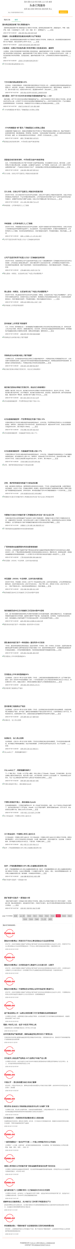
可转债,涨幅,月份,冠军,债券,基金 (30, 461)
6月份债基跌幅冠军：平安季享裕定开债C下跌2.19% (24, 419)
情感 (39, 1)
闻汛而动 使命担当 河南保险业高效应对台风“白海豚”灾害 (26, 1106)
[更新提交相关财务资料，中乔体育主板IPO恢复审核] (20, 141)
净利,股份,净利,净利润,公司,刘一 (30, 685)
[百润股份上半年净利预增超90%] (14, 656)
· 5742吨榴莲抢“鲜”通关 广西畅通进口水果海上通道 (24, 127)
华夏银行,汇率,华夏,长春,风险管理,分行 (32, 525)
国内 (25, 1)
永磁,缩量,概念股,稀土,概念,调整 (30, 876)
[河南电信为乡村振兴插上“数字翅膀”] (15, 337)
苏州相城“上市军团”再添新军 (15, 323)
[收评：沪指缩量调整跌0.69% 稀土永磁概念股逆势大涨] (22, 847)
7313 (46, 916)
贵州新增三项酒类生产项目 (14, 706)
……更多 (50, 30)
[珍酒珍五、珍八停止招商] (11, 720)
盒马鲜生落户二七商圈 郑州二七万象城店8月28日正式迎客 (27, 1190)
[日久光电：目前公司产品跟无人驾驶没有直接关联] (20, 173)
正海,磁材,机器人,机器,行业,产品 (30, 270)
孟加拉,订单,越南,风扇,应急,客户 (28, 61)
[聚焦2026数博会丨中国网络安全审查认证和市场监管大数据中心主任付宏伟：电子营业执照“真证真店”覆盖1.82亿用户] (9, 981)
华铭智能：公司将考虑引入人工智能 (18, 223)
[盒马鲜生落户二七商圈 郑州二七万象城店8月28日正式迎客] (9, 1182)
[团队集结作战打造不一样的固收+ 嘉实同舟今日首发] (21, 624)
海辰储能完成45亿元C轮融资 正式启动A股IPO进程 (24, 610)
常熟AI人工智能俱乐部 (47, 1243)
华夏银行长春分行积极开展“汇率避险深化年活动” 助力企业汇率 (29, 515)
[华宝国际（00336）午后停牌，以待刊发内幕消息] (20, 560)
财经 (32, 9)
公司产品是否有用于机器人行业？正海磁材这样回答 (24, 257)
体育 (25, 9)
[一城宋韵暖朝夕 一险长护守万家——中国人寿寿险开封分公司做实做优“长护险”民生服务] (9, 1134)
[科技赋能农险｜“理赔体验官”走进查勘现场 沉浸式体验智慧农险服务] (9, 1218)
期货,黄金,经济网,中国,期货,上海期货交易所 (33, 92)
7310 (29, 916)
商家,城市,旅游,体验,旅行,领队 (29, 781)
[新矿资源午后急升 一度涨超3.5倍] (14, 879)
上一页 (22, 916)
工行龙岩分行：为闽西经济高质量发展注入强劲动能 (23, 1118)
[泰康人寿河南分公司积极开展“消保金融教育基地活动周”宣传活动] (9, 1158)
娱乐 (29, 9)
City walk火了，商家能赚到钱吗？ (17, 770)
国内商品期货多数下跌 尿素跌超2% (16, 24)
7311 (35, 916)
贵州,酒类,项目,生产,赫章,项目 (29, 717)
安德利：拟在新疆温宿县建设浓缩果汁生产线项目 (21, 36)
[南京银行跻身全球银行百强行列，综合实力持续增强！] (21, 369)
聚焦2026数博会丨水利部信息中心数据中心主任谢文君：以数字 (29, 965)
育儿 (50, 9)
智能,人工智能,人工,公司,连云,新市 (30, 236)
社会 (32, 1)
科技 (39, 9)
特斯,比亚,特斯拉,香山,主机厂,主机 (30, 302)
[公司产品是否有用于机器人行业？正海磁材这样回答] (21, 239)
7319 (31, 919)
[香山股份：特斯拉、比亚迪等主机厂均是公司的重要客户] (22, 273)
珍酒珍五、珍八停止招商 (14, 738)
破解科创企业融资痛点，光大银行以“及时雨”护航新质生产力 (27, 1201)
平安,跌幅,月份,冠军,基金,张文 (29, 430)
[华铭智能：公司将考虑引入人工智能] (15, 205)
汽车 (46, 1)
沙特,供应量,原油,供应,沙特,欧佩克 (30, 493)
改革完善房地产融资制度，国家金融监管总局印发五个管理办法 (28, 1034)
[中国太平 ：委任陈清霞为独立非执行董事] (9, 1074)
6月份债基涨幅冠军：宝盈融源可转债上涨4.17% (23, 451)
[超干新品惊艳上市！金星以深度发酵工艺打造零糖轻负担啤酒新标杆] (9, 1005)
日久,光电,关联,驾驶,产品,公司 (29, 202)
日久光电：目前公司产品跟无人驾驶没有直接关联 (23, 191)
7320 (36, 919)
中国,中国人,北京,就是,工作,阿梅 (30, 812)
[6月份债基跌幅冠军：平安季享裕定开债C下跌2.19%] (21, 401)
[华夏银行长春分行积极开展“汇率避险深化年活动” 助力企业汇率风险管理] (28, 496)
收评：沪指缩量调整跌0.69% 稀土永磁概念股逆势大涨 (25, 866)
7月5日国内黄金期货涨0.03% (15, 82)
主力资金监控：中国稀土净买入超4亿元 (19, 834)
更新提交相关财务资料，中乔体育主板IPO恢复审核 (24, 159)
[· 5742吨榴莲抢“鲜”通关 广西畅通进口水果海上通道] (20, 109)
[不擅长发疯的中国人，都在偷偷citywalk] (16, 784)
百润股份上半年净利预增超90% (16, 674)
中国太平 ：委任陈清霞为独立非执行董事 (20, 1082)
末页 (50, 919)
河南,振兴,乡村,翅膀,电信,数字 (29, 366)
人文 (43, 1)
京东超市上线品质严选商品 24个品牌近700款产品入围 (25, 1058)
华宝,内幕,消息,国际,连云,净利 (29, 589)
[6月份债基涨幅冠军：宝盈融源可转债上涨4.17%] (19, 433)
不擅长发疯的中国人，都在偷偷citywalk (20, 802)
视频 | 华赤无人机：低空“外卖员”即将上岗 (19, 1024)
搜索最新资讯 (63, 12)
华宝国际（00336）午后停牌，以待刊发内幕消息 (23, 578)
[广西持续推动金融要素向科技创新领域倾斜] (18, 528)
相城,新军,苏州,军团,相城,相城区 (30, 334)
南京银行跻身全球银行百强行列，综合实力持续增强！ (25, 387)
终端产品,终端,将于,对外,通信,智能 (28, 106)
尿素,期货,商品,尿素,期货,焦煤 (27, 33)
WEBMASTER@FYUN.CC (42, 1245)
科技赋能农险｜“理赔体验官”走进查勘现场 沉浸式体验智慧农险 (29, 1225)
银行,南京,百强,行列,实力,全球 (29, 398)
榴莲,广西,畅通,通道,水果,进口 (29, 138)
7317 (69, 916)
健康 (50, 1)
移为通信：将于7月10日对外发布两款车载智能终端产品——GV (27, 96)
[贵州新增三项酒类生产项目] (12, 688)
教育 (46, 9)
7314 (52, 916)
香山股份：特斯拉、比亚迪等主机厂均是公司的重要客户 (26, 291)
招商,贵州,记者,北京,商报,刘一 (29, 749)
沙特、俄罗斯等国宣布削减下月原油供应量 (21, 483)
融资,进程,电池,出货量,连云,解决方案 (31, 621)
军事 (36, 9)
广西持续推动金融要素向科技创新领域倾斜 (21, 546)
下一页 (43, 919)
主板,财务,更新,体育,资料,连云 (29, 170)
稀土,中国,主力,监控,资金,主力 (29, 844)
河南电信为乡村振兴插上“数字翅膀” (18, 355)
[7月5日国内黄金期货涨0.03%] (13, 64)
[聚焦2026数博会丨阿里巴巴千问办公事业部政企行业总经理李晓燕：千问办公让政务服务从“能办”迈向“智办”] (9, 933)
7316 (64, 916)
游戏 (43, 9)
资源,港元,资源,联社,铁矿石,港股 (30, 908)
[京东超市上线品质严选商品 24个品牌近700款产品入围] (9, 1050)
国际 (29, 1)
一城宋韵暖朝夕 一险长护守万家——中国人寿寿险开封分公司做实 (30, 1142)
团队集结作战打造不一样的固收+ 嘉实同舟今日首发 (24, 642)
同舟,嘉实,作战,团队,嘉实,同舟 (29, 653)
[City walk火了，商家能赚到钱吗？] (14, 752)
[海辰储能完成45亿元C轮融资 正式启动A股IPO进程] (20, 592)
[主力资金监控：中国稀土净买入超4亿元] (16, 816)
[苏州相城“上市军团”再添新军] (13, 305)
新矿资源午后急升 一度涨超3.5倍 (17, 897)
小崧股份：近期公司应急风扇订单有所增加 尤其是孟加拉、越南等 (28, 48)
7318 (25, 919)
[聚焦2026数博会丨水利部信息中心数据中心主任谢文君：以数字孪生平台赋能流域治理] (9, 957)
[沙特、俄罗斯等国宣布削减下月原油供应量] (18, 465)
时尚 (36, 1)
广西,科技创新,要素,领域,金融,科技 (30, 557)
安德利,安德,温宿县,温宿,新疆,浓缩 (28, 45)
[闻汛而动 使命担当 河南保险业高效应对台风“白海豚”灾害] (9, 1098)
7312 (41, 916)
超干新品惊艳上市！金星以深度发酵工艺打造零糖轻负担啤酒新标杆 (30, 1013)
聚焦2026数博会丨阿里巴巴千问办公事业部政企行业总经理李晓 (29, 940)
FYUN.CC (32, 1243)
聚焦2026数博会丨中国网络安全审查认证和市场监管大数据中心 (29, 989)
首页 (15, 916)
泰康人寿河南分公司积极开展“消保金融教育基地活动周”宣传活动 (29, 1166)
